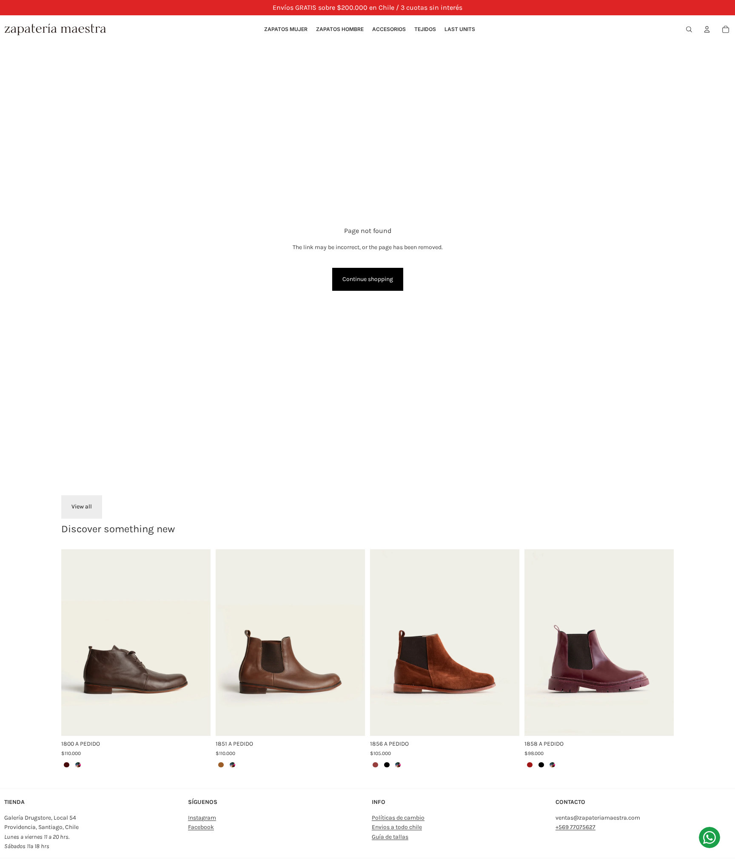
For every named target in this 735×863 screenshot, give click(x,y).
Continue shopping (367, 279)
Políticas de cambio (398, 817)
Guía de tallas (390, 836)
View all (81, 506)
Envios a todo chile (397, 827)
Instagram (202, 817)
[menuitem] (286, 29)
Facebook (201, 827)
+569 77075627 (575, 827)
